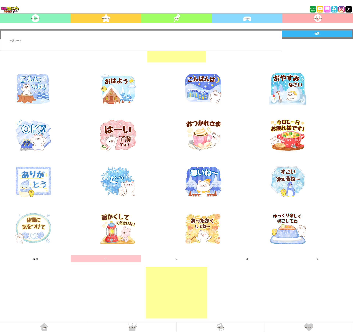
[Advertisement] (176, 53)
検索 (317, 33)
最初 (35, 258)
